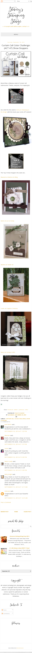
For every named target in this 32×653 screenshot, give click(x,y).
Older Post (27, 511)
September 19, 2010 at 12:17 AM (16, 487)
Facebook (10, 409)
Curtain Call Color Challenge (16, 418)
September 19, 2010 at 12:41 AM (16, 498)
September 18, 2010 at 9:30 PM (16, 470)
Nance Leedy (8, 461)
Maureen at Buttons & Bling (9, 177)
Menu (16, 34)
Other (26, 409)
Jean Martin (8, 424)
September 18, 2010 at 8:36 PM (16, 457)
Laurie (6, 448)
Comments (6, 613)
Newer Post (5, 511)
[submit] (30, 526)
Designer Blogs (20, 648)
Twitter (16, 409)
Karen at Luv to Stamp (7, 221)
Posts (5, 610)
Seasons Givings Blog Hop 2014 (19, 536)
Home (16, 511)
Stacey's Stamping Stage (16, 15)
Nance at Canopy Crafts (8, 352)
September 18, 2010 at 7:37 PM (16, 444)
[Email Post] (16, 416)
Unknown (7, 491)
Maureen (7, 435)
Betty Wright (8, 474)
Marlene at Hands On (7, 264)
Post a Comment (6, 502)
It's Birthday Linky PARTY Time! (19, 548)
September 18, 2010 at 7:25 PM (16, 431)
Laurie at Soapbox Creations (9, 308)
